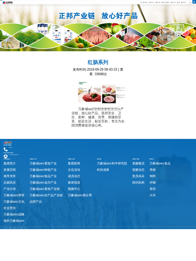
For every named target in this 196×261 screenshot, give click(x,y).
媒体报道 (74, 182)
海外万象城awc (14, 221)
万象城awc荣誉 (14, 195)
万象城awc (1, 0)
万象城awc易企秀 (80, 195)
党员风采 (138, 176)
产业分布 (10, 189)
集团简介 (10, 163)
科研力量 (163, 2)
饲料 (153, 176)
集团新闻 (74, 163)
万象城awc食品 (160, 163)
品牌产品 (36, 201)
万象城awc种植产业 (43, 170)
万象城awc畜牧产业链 (45, 189)
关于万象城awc (145, 2)
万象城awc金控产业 (43, 182)
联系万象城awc (183, 2)
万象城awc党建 (173, 2)
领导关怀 (10, 176)
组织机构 (138, 182)
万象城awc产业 (151, 2)
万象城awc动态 (157, 2)
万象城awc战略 (14, 214)
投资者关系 (167, 2)
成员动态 (74, 176)
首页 (141, 2)
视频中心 (74, 189)
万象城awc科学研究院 (112, 163)
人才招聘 (178, 2)
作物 (153, 182)
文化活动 (74, 170)
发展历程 (10, 170)
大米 (153, 195)
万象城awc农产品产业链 (46, 195)
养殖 (153, 170)
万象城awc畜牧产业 (43, 163)
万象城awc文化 (14, 201)
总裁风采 (10, 182)
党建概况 (138, 163)
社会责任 (10, 208)
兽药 (153, 189)
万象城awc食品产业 (43, 176)
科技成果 (103, 170)
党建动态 (138, 170)
